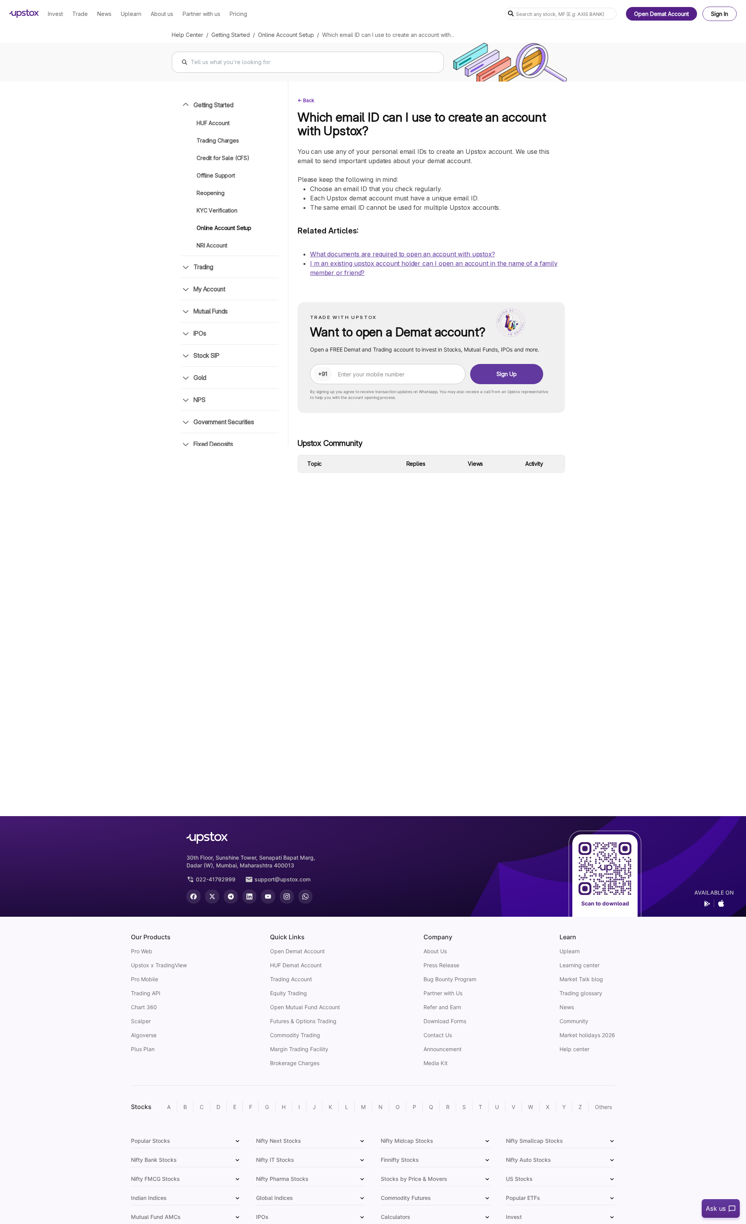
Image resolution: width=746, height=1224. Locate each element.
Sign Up (507, 374)
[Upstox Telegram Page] (231, 897)
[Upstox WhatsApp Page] (305, 897)
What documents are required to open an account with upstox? (402, 254)
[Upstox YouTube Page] (268, 897)
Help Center (187, 34)
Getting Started (230, 34)
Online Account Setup (286, 34)
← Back (306, 100)
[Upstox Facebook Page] (193, 897)
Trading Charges (218, 140)
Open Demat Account (661, 13)
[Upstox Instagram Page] (287, 897)
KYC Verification (217, 210)
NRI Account (212, 245)
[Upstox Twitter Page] (212, 897)
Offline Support (216, 175)
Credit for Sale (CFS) (223, 158)
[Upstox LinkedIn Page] (249, 897)
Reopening (211, 193)
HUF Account (213, 123)
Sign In (719, 13)
